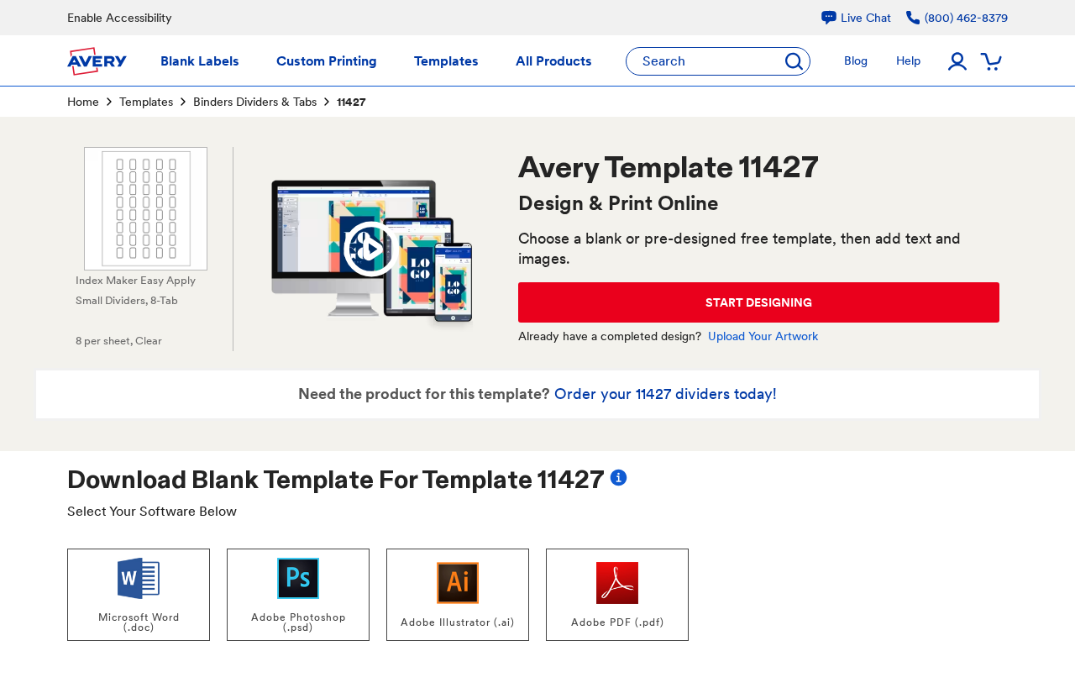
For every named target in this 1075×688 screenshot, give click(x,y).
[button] (371, 249)
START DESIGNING (758, 302)
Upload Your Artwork (763, 336)
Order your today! (665, 393)
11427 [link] (351, 101)
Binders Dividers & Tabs (255, 101)
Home (83, 101)
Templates (146, 101)
